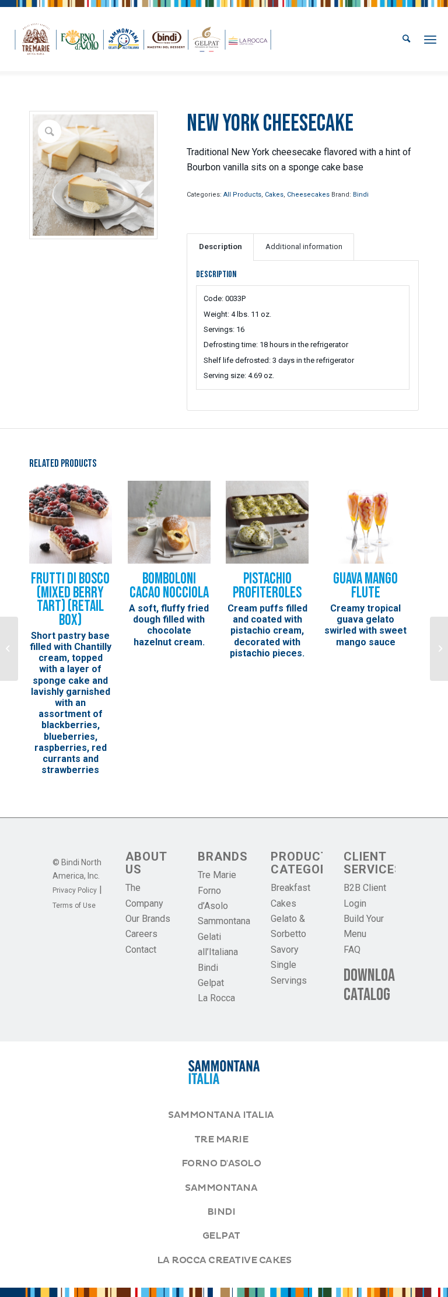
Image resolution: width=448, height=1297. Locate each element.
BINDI (221, 1212)
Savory (285, 949)
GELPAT (221, 1236)
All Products (242, 194)
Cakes (274, 194)
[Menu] (430, 39)
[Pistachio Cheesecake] (439, 649)
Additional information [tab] (303, 246)
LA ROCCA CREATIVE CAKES (224, 1260)
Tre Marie (217, 874)
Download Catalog (373, 985)
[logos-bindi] (143, 39)
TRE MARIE (221, 1139)
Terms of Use (74, 905)
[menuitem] (406, 39)
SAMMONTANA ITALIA (221, 1115)
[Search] (406, 39)
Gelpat (211, 982)
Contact (140, 949)
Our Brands (147, 918)
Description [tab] (220, 246)
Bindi (361, 194)
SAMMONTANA (221, 1188)
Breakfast (290, 887)
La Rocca (216, 998)
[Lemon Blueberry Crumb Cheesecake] (9, 649)
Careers (141, 933)
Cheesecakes (308, 194)
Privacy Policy (74, 890)
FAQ (352, 949)
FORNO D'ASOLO (221, 1163)
